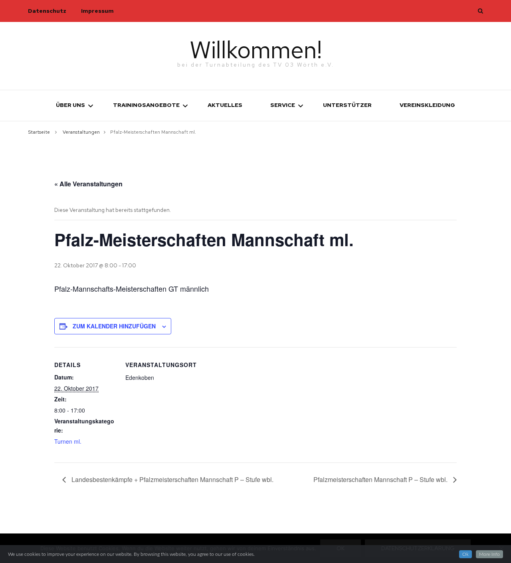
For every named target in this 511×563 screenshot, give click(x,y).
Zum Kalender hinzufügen (114, 326)
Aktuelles (225, 105)
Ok (465, 554)
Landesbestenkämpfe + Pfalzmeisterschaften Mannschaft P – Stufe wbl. (171, 479)
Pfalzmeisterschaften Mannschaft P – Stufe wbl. (381, 479)
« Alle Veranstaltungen (88, 183)
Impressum (97, 10)
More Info (489, 554)
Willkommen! (256, 49)
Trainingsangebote (146, 105)
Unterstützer (347, 105)
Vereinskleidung (427, 105)
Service (282, 105)
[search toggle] (480, 11)
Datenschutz (47, 10)
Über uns (70, 105)
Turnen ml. (67, 441)
